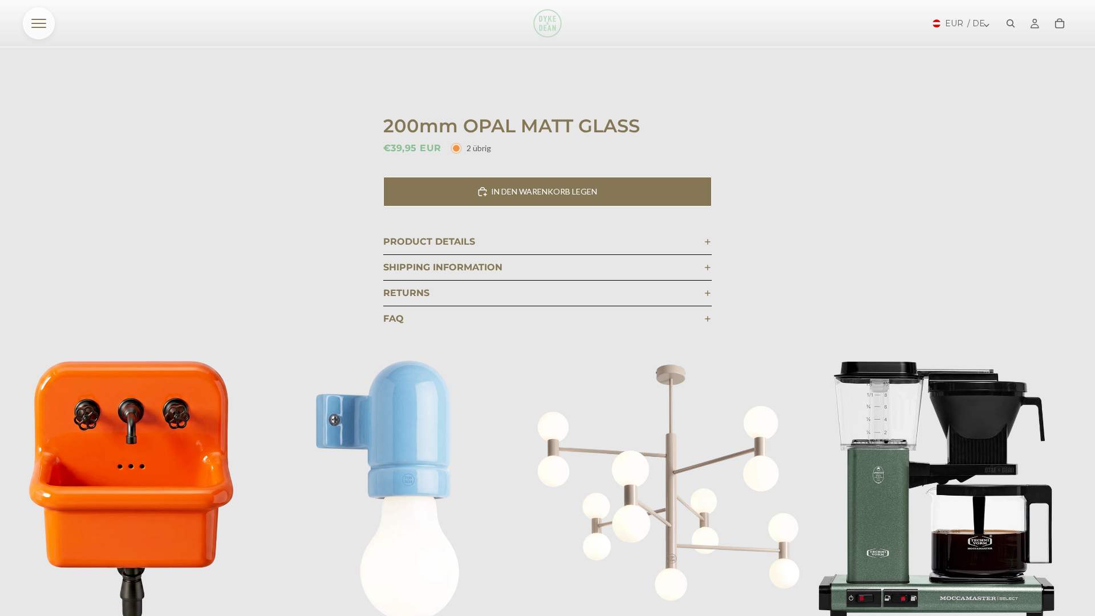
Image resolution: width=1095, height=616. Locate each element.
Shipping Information (442, 267)
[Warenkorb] (1059, 23)
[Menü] (39, 23)
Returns (406, 292)
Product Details (429, 241)
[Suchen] (1010, 23)
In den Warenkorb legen (544, 191)
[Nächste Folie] (1058, 502)
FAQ (393, 318)
